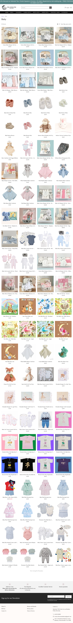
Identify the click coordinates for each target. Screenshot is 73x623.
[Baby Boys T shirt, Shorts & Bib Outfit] (9, 487)
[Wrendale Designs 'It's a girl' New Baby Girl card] (9, 397)
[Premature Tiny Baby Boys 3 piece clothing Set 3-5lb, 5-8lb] (63, 533)
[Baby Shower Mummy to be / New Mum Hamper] (45, 284)
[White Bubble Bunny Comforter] (27, 352)
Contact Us (3, 610)
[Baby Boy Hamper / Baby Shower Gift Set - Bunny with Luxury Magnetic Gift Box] (27, 80)
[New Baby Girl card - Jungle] (27, 329)
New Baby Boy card (9, 361)
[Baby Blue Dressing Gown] (63, 487)
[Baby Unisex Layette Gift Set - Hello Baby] (45, 239)
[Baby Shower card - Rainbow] (9, 306)
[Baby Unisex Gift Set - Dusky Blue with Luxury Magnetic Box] (9, 239)
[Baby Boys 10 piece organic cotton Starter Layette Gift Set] (63, 555)
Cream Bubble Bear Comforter (45, 361)
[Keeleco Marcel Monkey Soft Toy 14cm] (45, 125)
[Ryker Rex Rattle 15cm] (63, 352)
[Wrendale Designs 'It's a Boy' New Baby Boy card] (63, 374)
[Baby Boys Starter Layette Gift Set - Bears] (45, 374)
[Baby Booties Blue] (27, 103)
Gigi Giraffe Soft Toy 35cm (28, 384)
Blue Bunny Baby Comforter (10, 203)
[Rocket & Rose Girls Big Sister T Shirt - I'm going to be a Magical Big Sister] (45, 442)
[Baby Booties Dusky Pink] (9, 103)
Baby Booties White (45, 112)
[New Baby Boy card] (9, 352)
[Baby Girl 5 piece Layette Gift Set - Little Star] (9, 419)
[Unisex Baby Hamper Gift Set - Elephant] (45, 35)
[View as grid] (57, 24)
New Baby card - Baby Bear (10, 339)
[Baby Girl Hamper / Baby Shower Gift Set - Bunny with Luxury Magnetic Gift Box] (9, 80)
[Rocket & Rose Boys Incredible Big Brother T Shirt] (27, 465)
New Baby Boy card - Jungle (45, 339)
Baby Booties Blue (28, 112)
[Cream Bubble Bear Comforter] (45, 352)
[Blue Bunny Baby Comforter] (9, 193)
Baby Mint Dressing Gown (27, 497)
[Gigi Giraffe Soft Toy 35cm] (27, 374)
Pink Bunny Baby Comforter (27, 203)
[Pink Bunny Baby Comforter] (27, 193)
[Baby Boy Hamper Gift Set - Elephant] (63, 35)
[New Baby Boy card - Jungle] (45, 329)
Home (2, 16)
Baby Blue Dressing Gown (63, 497)
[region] (36, 2)
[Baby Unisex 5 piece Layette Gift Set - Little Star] (27, 419)
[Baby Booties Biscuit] (9, 125)
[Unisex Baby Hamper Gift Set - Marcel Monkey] (9, 35)
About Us (3, 606)
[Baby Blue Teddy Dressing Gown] (27, 510)
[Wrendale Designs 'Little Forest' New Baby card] (27, 397)
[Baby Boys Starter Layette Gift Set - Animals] (63, 239)
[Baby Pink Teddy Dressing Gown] (9, 510)
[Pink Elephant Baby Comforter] (45, 171)
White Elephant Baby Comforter (28, 180)
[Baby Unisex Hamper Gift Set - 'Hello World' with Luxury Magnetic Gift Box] (45, 148)
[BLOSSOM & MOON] (9, 7)
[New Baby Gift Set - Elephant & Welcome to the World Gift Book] (9, 216)
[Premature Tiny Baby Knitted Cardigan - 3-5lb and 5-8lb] (27, 555)
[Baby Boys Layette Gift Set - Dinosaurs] (27, 239)
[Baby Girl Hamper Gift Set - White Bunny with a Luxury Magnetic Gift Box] (63, 261)
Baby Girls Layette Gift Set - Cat (27, 158)
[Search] (50, 7)
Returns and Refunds (31, 606)
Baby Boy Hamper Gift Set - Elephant (63, 45)
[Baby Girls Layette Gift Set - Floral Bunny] (9, 261)
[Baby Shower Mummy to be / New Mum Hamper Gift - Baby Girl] (9, 284)
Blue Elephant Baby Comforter (63, 180)
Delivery (3, 608)
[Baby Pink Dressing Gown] (45, 487)
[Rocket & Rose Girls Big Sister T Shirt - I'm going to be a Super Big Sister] (9, 442)
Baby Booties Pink (28, 135)
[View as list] (59, 24)
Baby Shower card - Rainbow (9, 316)
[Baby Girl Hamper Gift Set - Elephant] (9, 58)
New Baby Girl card (63, 339)
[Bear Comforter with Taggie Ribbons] (9, 148)
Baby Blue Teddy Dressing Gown (27, 519)
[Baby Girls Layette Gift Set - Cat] (27, 148)
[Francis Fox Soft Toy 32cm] (9, 374)
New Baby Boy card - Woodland (45, 316)
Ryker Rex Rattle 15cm (63, 361)
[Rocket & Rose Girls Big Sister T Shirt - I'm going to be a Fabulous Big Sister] (27, 442)
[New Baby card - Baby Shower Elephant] (63, 306)
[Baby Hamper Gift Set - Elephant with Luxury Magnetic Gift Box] (45, 216)
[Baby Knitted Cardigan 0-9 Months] (9, 555)
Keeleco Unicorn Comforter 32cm (63, 135)
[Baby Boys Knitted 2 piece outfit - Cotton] (63, 510)
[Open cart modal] (71, 8)
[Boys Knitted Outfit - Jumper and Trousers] (45, 419)
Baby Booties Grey (63, 90)
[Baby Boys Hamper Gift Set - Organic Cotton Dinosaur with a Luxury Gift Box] (63, 216)
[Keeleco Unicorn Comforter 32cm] (63, 125)
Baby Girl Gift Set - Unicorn (63, 293)
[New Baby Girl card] (63, 329)
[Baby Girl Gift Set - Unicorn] (63, 284)
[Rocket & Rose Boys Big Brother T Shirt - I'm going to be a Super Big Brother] (9, 465)
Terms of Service (31, 610)
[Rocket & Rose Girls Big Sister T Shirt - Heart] (63, 419)
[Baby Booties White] (45, 103)
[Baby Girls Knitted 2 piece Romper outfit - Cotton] (27, 533)
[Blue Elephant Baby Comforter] (63, 171)
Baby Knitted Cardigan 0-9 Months (9, 565)
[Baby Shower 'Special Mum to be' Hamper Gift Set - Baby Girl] (27, 216)
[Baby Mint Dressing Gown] (27, 487)
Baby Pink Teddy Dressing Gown (10, 519)
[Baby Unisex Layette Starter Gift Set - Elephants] (27, 261)
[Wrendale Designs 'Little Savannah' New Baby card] (63, 397)
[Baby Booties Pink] (27, 125)
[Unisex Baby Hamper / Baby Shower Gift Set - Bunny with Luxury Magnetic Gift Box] (45, 80)
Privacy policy (30, 608)
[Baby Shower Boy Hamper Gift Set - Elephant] (45, 58)
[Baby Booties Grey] (63, 80)
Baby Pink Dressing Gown (45, 497)
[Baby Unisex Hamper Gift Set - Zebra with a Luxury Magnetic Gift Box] (45, 193)
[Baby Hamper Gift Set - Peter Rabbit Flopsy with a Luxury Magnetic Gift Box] (9, 171)
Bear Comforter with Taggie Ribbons (10, 158)
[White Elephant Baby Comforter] (27, 171)
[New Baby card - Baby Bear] (9, 329)
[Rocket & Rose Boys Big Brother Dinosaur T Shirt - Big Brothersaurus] (63, 465)
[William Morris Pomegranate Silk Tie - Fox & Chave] (63, 148)
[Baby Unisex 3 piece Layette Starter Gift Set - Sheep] (45, 533)
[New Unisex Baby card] (27, 306)
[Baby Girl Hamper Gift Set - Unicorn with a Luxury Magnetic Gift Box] (63, 193)
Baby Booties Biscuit (9, 135)
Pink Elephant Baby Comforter (45, 180)
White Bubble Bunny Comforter (28, 361)
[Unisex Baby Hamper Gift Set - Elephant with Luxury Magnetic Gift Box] (27, 35)
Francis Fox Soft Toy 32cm (10, 384)
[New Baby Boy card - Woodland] (45, 306)
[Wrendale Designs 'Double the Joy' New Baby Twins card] (45, 397)
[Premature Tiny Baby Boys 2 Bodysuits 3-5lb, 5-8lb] (45, 510)
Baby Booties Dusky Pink (9, 112)
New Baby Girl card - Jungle (27, 339)
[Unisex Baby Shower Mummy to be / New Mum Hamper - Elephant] (27, 284)
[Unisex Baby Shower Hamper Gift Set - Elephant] (27, 58)
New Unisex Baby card (28, 316)
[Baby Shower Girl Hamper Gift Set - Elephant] (63, 58)
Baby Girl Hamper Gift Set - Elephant (9, 67)
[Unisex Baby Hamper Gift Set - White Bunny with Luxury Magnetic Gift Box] (45, 261)
